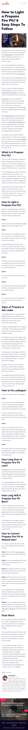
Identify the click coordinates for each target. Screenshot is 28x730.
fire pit (8, 166)
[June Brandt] (5, 680)
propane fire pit (9, 116)
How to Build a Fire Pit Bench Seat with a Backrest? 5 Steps (14, 715)
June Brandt (11, 675)
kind (10, 161)
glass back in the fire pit (8, 609)
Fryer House (15, 676)
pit (8, 90)
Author (3, 672)
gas (3, 571)
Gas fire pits (5, 99)
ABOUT (3, 722)
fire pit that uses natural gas (16, 122)
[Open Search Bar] (21, 3)
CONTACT (14, 725)
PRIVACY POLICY (22, 722)
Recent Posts (8, 672)
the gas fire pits (8, 55)
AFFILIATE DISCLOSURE (12, 722)
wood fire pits (21, 74)
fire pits (18, 78)
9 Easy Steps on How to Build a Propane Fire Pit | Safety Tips (12, 704)
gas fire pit (12, 107)
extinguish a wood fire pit (9, 92)
